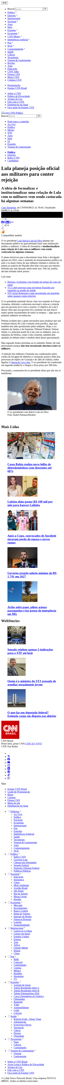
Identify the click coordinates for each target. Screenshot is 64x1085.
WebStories (10, 621)
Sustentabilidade (22, 925)
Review (11, 63)
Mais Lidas (10, 427)
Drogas (17, 1033)
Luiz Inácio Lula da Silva (29, 240)
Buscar (10, 9)
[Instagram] (8, 766)
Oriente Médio (21, 947)
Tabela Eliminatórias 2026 (26, 993)
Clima (17, 882)
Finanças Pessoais (22, 919)
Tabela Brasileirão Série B (26, 990)
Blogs (10, 794)
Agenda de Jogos (22, 985)
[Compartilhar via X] (5, 222)
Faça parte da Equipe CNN (20, 107)
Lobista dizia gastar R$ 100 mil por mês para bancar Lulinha (30, 503)
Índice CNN (13, 157)
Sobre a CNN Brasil (17, 1061)
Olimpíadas (19, 999)
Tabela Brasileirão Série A (26, 988)
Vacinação (19, 1027)
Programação (13, 85)
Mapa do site (13, 803)
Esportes (11, 30)
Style (9, 46)
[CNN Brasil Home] (12, 112)
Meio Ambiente (21, 885)
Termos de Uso (14, 99)
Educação (12, 68)
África (17, 945)
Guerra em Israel (22, 933)
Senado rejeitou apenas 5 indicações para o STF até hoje (30, 651)
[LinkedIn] (8, 769)
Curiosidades (20, 1047)
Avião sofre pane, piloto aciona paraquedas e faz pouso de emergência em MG (31, 611)
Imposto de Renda (23, 916)
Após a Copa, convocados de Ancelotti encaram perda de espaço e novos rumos (31, 539)
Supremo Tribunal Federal (26, 868)
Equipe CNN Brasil (17, 88)
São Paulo (19, 891)
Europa (17, 939)
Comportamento (15, 49)
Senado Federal (21, 865)
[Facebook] (8, 759)
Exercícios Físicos (22, 1024)
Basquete (18, 1002)
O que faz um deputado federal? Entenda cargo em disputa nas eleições (31, 714)
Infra (9, 27)
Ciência (11, 54)
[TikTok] (8, 775)
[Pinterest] (8, 772)
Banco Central (21, 911)
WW (9, 132)
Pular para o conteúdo (18, 121)
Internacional (13, 18)
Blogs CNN (13, 77)
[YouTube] (8, 762)
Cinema (17, 967)
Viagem (17, 1053)
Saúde (10, 51)
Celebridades (20, 965)
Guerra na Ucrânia (23, 931)
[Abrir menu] (4, 3)
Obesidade (19, 1036)
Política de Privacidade (18, 96)
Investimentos (20, 908)
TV (15, 979)
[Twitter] (8, 756)
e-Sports (18, 1013)
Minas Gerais (20, 896)
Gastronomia (20, 1056)
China (17, 953)
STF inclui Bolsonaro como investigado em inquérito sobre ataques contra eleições (33, 294)
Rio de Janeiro (21, 893)
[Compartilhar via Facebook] (2, 222)
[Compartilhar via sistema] (2, 228)
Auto (9, 66)
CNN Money (14, 36)
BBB (16, 959)
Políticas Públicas (22, 871)
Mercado (18, 905)
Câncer (17, 1030)
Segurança (19, 879)
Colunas (11, 797)
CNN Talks (13, 71)
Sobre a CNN (14, 93)
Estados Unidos (21, 936)
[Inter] (9, 753)
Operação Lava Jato (20, 362)
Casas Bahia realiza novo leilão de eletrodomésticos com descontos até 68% (29, 468)
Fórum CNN (13, 74)
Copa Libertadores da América (29, 996)
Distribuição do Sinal (17, 104)
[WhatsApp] (8, 778)
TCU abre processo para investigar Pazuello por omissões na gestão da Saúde (30, 289)
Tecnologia (12, 57)
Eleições (11, 15)
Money (10, 130)
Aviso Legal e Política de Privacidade (25, 1064)
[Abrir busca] (45, 9)
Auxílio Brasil (20, 888)
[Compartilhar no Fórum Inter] (2, 232)
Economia (12, 33)
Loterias (18, 922)
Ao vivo (11, 124)
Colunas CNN (14, 80)
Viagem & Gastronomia (19, 60)
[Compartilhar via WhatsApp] (10, 222)
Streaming (19, 976)
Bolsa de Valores (22, 913)
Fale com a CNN (15, 102)
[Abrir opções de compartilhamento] (6, 225)
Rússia (17, 950)
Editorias (15, 811)
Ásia (16, 942)
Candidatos (12, 160)
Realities (18, 973)
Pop (9, 42)
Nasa (16, 1042)
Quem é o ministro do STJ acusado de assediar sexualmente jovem (31, 682)
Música (17, 970)
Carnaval (18, 962)
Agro (10, 24)
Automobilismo (21, 1007)
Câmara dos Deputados (25, 862)
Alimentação (20, 1022)
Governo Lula (20, 859)
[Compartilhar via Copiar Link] (12, 222)
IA (8, 141)
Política (11, 12)
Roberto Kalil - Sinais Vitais (27, 1019)
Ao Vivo (18, 814)
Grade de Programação (18, 791)
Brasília (17, 899)
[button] (32, 640)
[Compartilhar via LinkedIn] (7, 222)
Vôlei (16, 1004)
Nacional (11, 21)
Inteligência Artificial (17, 39)
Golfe (16, 1010)
